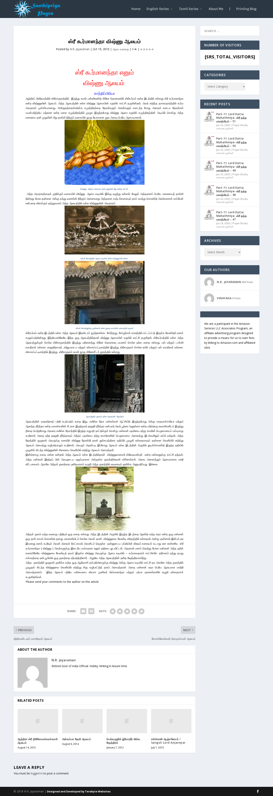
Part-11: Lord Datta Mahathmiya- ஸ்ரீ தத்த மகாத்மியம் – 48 (231, 191)
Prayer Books (240, 125)
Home (135, 9)
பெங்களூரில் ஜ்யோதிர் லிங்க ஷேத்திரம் (123, 740)
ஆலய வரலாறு (121, 49)
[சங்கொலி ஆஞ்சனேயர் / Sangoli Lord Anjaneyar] (171, 721)
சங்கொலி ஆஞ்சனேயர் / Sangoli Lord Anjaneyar (168, 740)
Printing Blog (246, 9)
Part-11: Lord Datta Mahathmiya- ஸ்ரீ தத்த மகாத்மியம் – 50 (231, 141)
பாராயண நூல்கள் (224, 128)
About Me (216, 9)
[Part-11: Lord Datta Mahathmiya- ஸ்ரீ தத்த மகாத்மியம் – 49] (209, 166)
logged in (37, 773)
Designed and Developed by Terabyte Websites (79, 791)
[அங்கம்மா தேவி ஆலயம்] (82, 721)
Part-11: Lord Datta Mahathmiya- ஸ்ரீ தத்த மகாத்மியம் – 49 (231, 166)
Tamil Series (188, 9)
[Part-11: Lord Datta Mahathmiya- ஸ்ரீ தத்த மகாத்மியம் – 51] (209, 117)
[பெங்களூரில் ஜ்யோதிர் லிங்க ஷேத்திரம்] (127, 721)
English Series (157, 9)
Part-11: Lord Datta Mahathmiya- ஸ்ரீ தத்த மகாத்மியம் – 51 (231, 117)
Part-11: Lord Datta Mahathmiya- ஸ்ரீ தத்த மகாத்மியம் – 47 (231, 215)
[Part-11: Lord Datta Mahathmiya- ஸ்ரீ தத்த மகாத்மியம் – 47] (209, 215)
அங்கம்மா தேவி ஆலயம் (76, 739)
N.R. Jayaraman (80, 49)
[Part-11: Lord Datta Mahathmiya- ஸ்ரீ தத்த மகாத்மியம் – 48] (209, 190)
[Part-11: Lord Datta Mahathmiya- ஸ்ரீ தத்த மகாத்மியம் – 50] (209, 141)
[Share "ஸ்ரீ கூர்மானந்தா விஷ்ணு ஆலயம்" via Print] (91, 611)
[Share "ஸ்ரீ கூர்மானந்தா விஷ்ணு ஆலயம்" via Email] (83, 611)
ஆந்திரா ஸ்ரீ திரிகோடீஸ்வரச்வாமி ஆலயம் (38, 740)
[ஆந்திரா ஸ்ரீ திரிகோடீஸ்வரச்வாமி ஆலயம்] (38, 721)
